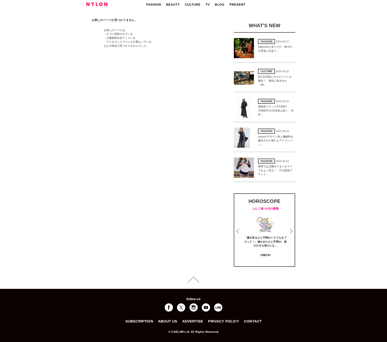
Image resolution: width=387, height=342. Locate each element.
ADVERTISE (192, 321)
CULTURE (193, 4)
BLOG (220, 4)
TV (208, 4)
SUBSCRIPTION (139, 321)
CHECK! (265, 255)
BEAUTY (173, 4)
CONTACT (253, 321)
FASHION (153, 4)
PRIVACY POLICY (223, 321)
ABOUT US (167, 321)
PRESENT (237, 4)
